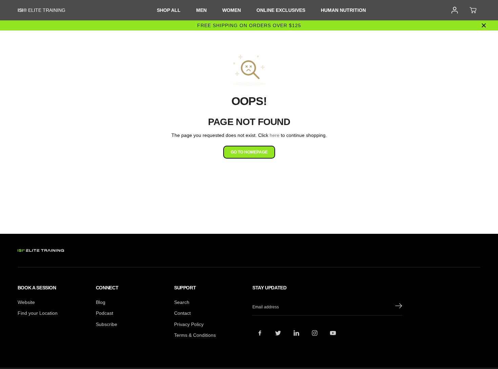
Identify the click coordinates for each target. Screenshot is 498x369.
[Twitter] (278, 333)
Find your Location (38, 313)
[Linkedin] (296, 333)
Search (181, 302)
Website (26, 302)
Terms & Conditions (195, 335)
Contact (182, 313)
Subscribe (106, 324)
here (274, 135)
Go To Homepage (249, 152)
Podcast (104, 313)
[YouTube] (333, 333)
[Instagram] (314, 333)
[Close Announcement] (483, 25)
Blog (100, 302)
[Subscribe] (398, 307)
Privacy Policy (189, 324)
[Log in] (454, 10)
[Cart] (472, 10)
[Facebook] (259, 333)
